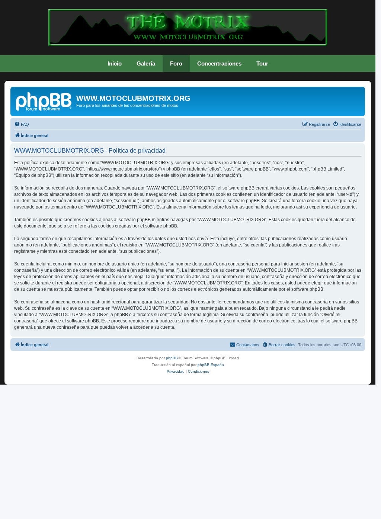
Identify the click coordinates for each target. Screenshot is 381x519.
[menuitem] (21, 124)
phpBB (172, 358)
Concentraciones (219, 63)
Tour (262, 63)
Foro (176, 63)
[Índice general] (44, 100)
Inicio (115, 63)
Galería (146, 63)
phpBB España (211, 365)
